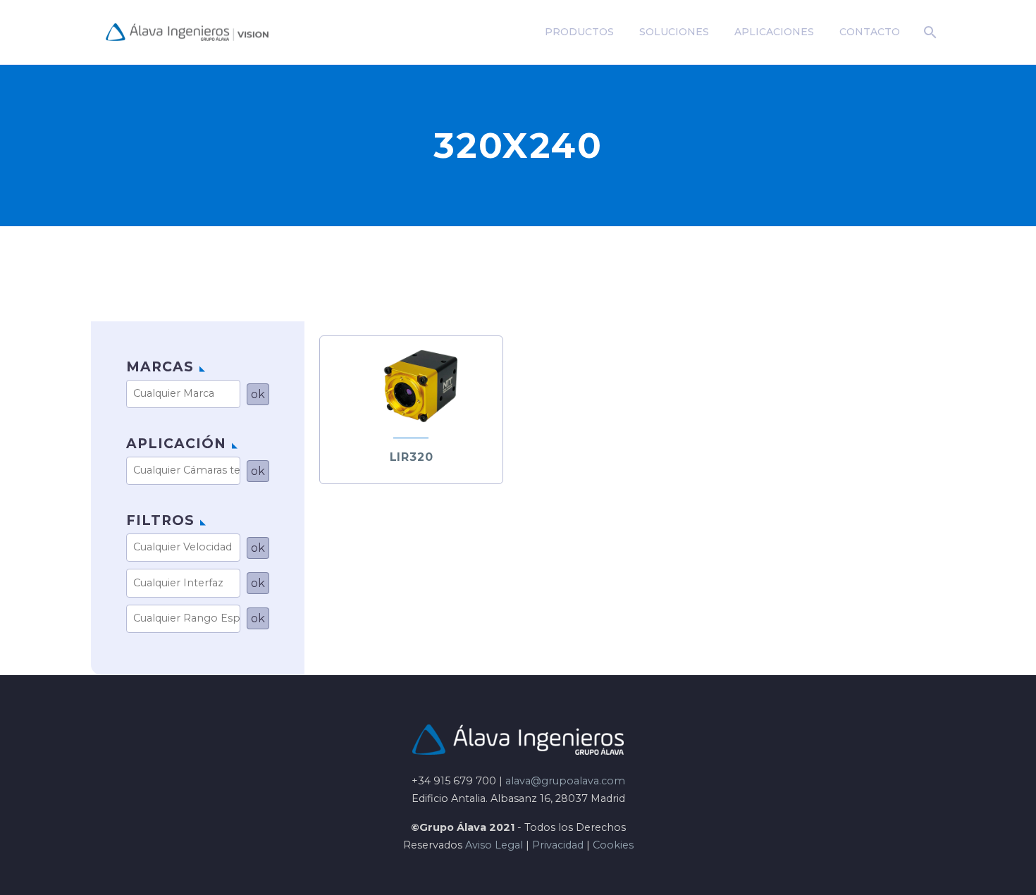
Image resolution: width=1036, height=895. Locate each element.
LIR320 (411, 457)
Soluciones (674, 31)
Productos (579, 31)
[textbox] (188, 393)
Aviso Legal (494, 845)
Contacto (869, 31)
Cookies (613, 845)
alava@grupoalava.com (565, 780)
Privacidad (558, 845)
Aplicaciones (774, 31)
